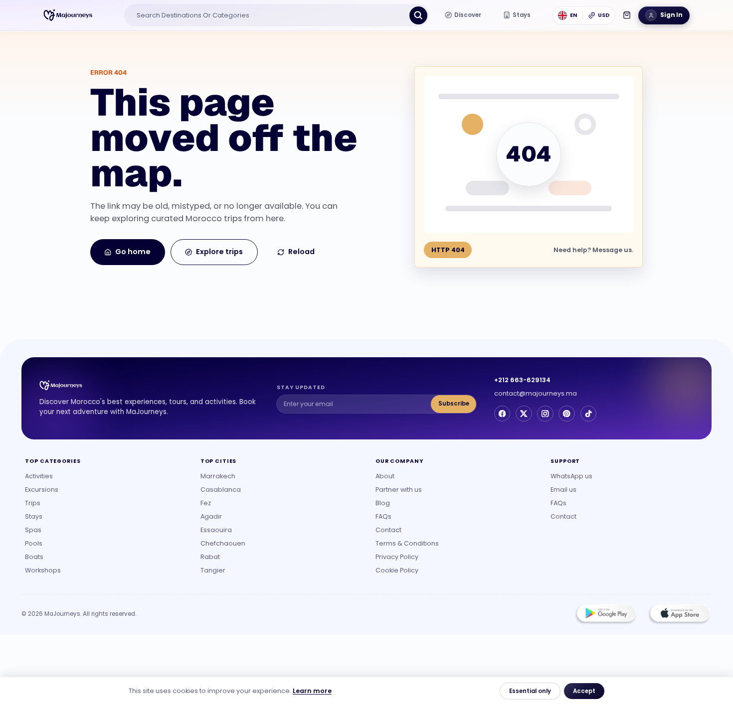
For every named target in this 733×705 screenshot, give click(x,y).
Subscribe (453, 404)
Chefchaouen (222, 543)
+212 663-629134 (522, 380)
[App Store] (679, 614)
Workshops (43, 570)
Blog (382, 503)
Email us (563, 489)
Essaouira (216, 530)
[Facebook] (502, 414)
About (384, 476)
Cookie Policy (396, 570)
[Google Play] (605, 614)
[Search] (418, 15)
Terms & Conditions (407, 543)
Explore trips (219, 252)
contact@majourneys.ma (535, 393)
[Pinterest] (566, 414)
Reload (301, 252)
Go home (133, 252)
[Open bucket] (627, 15)
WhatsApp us (571, 476)
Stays (33, 516)
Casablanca (220, 489)
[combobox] (268, 15)
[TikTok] (588, 414)
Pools (33, 543)
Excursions (41, 489)
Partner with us (398, 489)
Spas (33, 530)
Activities (39, 476)
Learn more (312, 691)
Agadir (211, 516)
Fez (205, 503)
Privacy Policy (396, 557)
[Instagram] (545, 414)
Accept (584, 691)
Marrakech (217, 476)
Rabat (210, 557)
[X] (524, 414)
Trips (32, 503)
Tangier (212, 570)
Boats (34, 557)
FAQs (383, 516)
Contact (388, 530)
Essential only (530, 691)
